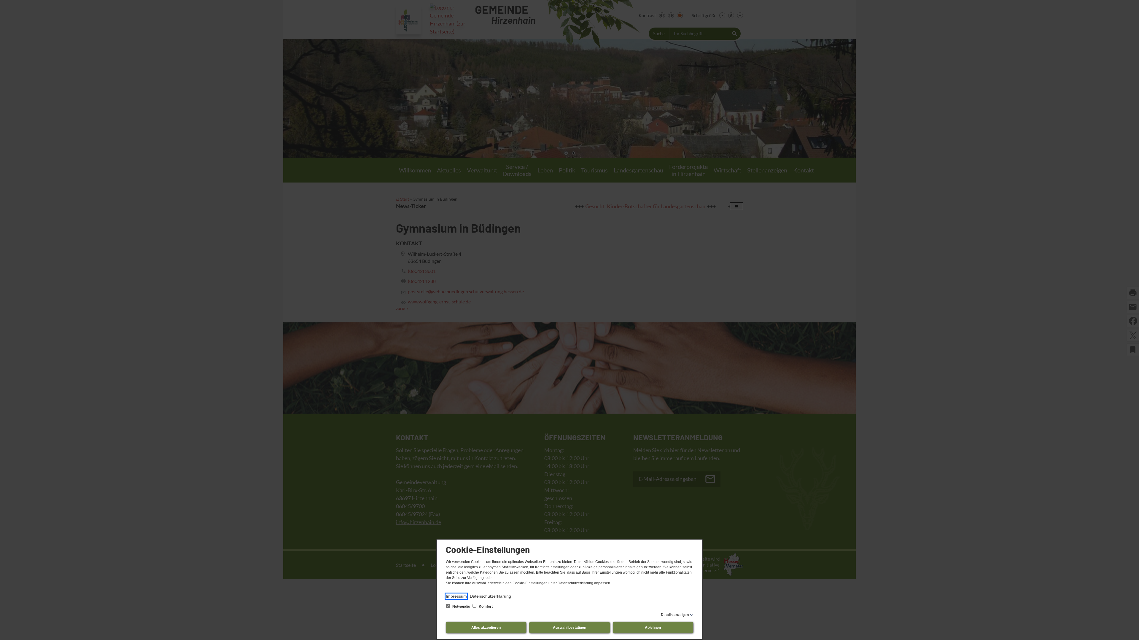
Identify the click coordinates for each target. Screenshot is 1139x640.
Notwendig (461, 606)
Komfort (485, 606)
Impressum (456, 596)
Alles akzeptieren (486, 627)
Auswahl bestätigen (569, 627)
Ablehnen (653, 627)
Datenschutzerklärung (490, 596)
